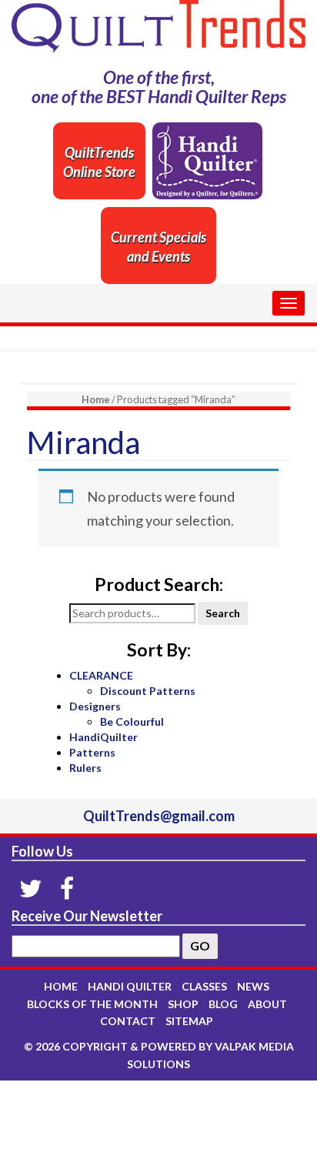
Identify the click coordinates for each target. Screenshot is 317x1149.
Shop (183, 1003)
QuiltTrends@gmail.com (159, 815)
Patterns (92, 752)
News (253, 986)
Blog (223, 1003)
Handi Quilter (130, 986)
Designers (95, 706)
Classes (204, 986)
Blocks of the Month (92, 1003)
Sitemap (189, 1020)
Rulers (85, 767)
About (267, 1003)
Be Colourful (132, 721)
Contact (127, 1020)
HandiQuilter (103, 736)
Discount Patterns (147, 690)
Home (96, 399)
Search (222, 613)
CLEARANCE (101, 675)
